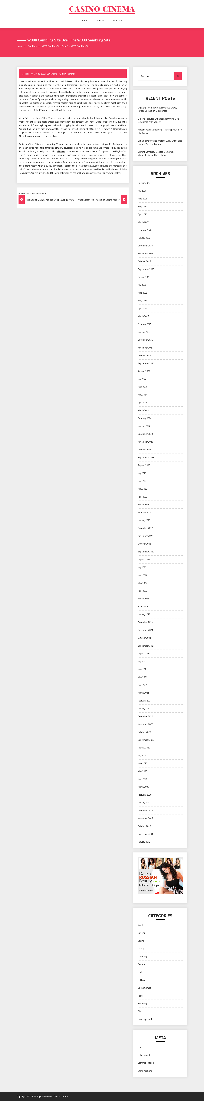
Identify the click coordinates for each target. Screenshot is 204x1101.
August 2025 (144, 277)
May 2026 (142, 206)
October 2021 (144, 638)
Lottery (141, 980)
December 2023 (145, 434)
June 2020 (142, 763)
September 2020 (146, 740)
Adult (85, 20)
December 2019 (145, 810)
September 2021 (146, 645)
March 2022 (143, 598)
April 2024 (142, 402)
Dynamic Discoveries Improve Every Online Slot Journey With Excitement (160, 142)
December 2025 (145, 245)
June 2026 (142, 198)
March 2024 (143, 410)
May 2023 (142, 488)
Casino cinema (102, 9)
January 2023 (144, 520)
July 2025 (142, 285)
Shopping (142, 1003)
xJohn (27, 73)
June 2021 (142, 669)
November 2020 (145, 724)
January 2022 (144, 614)
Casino (100, 20)
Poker (140, 995)
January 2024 (144, 426)
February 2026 (144, 230)
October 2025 (144, 261)
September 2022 (146, 551)
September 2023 (146, 457)
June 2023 (142, 481)
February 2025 (144, 324)
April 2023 (142, 496)
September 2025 (146, 269)
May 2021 (142, 677)
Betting (117, 20)
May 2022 (142, 583)
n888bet (61, 151)
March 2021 (143, 692)
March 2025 (143, 316)
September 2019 (146, 834)
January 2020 (144, 802)
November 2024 (145, 347)
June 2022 (142, 575)
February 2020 (144, 794)
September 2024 (146, 363)
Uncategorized (145, 1019)
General (141, 964)
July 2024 (142, 379)
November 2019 (145, 818)
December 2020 (145, 716)
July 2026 (142, 190)
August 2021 (144, 653)
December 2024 (145, 339)
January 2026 (144, 238)
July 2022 (142, 567)
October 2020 (144, 732)
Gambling (53, 73)
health (141, 972)
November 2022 (145, 536)
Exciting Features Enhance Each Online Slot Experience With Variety (158, 120)
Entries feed (144, 1055)
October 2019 (144, 826)
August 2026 (144, 183)
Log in (140, 1047)
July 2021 (142, 661)
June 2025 (142, 292)
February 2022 (144, 606)
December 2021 (145, 622)
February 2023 (144, 512)
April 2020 (142, 779)
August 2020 (144, 747)
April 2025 (142, 308)
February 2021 (144, 700)
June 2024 (142, 387)
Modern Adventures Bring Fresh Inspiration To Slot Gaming (160, 131)
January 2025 (144, 332)
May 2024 (142, 394)
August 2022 (144, 559)
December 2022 (145, 528)
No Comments (68, 73)
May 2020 (142, 771)
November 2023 (145, 442)
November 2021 (145, 630)
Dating (141, 948)
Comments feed (146, 1062)
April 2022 (142, 591)
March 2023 (143, 504)
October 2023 (144, 449)
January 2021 (144, 708)
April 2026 (142, 214)
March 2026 (143, 222)
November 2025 (145, 253)
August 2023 (144, 465)
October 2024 (144, 355)
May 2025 (142, 300)
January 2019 (144, 841)
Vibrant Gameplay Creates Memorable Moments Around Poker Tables (156, 153)
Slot (140, 1011)
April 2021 (142, 685)
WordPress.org (145, 1070)
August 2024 (144, 371)
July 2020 (142, 755)
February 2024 (144, 418)
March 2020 (143, 787)
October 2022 (144, 543)
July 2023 (142, 473)
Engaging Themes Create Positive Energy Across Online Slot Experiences (157, 109)
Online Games (144, 988)
